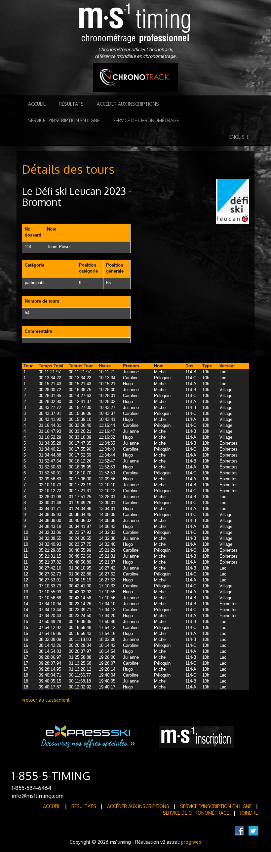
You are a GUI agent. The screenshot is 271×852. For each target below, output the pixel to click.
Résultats (71, 104)
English (238, 137)
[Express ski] (88, 736)
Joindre (249, 813)
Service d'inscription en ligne (63, 120)
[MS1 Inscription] (196, 736)
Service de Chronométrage (146, 120)
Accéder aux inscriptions (128, 104)
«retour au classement (46, 700)
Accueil (37, 104)
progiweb (191, 842)
